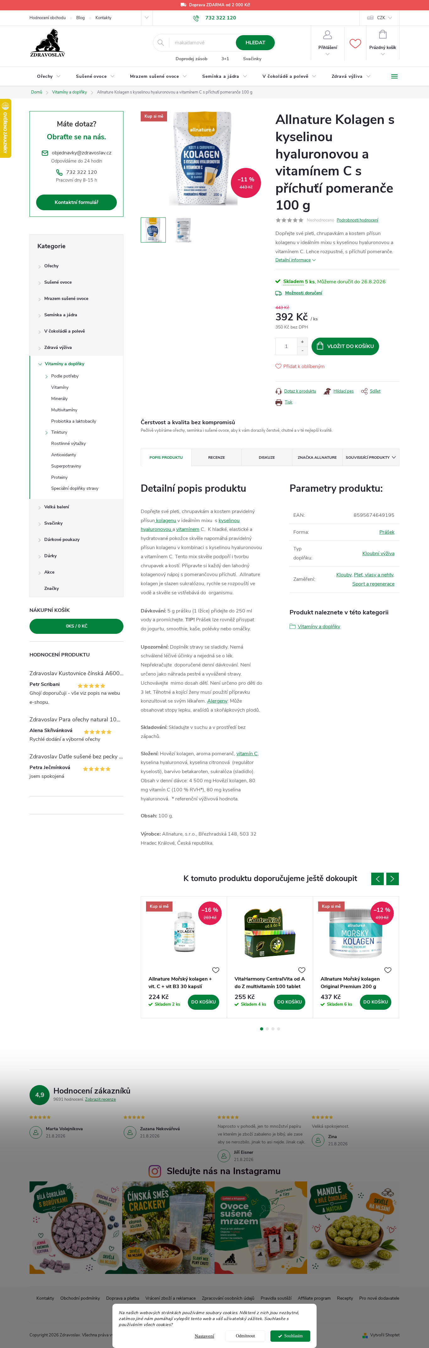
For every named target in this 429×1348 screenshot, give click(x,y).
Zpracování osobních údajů (228, 1298)
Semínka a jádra (60, 315)
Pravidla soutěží (276, 1298)
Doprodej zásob (191, 59)
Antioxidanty (63, 455)
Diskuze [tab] (267, 457)
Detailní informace (293, 260)
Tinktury (59, 432)
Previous (377, 879)
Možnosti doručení (303, 293)
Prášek (386, 532)
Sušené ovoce (58, 282)
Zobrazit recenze (100, 1099)
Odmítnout (245, 1336)
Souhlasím (293, 1336)
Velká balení (56, 507)
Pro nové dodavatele (379, 1298)
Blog (80, 18)
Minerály (59, 399)
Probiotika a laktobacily (73, 421)
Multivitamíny (64, 410)
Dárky (50, 556)
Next (392, 879)
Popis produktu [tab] (166, 457)
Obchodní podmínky (80, 1298)
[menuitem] (49, 76)
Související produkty (367, 457)
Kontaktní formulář (76, 202)
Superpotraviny (66, 466)
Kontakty (103, 18)
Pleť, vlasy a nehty (373, 574)
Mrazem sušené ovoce (66, 299)
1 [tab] (261, 1028)
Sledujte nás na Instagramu (224, 1171)
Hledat (255, 42)
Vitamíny (59, 387)
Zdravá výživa (58, 347)
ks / (76, 626)
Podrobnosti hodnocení (357, 220)
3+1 (225, 59)
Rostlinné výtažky (68, 444)
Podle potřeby (65, 376)
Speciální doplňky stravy (74, 488)
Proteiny (59, 477)
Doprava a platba (122, 1298)
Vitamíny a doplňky (64, 364)
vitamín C (247, 753)
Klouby (343, 574)
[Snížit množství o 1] (302, 350)
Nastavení (204, 1336)
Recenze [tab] (216, 457)
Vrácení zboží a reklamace (170, 1298)
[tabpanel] (184, 957)
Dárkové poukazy (61, 540)
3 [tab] (272, 1028)
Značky (51, 588)
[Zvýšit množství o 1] (302, 342)
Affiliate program (314, 1298)
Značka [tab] (317, 457)
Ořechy (51, 266)
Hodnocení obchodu (48, 18)
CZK (381, 18)
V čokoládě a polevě (64, 331)
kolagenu (165, 520)
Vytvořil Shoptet (384, 1335)
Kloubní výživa (378, 553)
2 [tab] (267, 1028)
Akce (49, 572)
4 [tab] (278, 1028)
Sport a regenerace (373, 583)
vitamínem (187, 529)
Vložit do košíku (350, 346)
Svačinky (252, 59)
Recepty (345, 1298)
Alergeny (217, 701)
